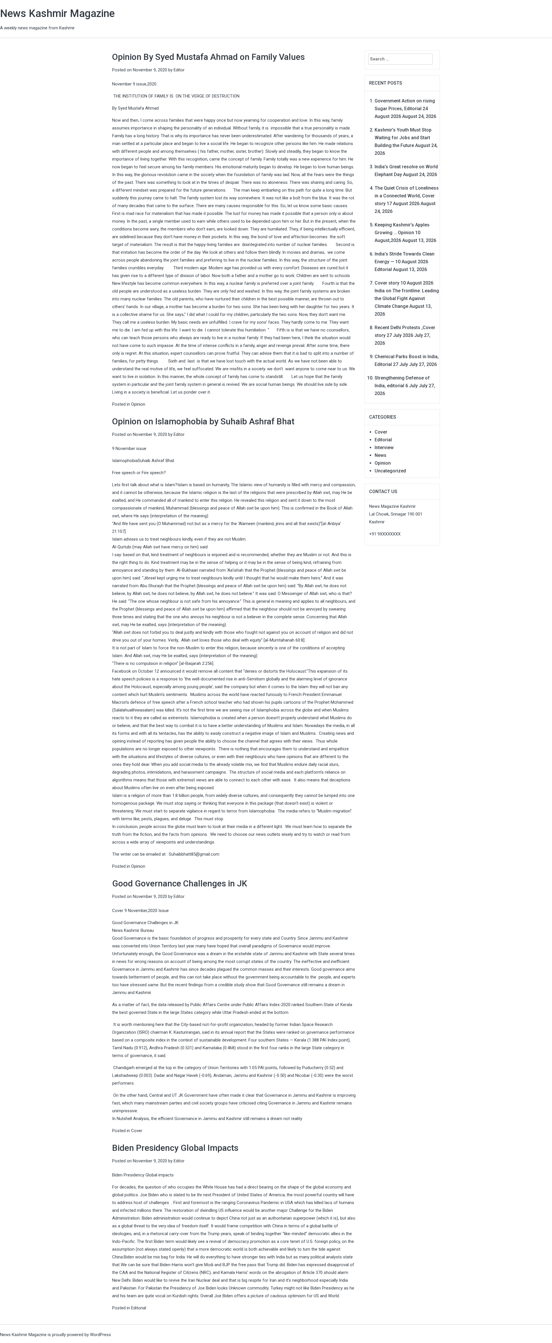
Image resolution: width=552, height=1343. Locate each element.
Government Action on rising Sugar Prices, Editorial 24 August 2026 (405, 108)
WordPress (100, 1334)
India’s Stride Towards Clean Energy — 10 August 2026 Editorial (404, 261)
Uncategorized (390, 471)
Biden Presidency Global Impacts (175, 1148)
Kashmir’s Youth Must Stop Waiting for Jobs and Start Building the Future (403, 137)
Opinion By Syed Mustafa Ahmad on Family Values (208, 57)
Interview (384, 447)
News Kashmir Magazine (57, 13)
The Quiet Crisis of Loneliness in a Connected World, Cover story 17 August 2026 (407, 195)
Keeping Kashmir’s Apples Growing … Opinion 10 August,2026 (402, 232)
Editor (179, 70)
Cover (136, 1130)
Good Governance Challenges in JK (179, 883)
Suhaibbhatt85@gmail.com (194, 854)
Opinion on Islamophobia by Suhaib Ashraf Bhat (203, 421)
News (380, 455)
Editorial (138, 1307)
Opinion (138, 404)
